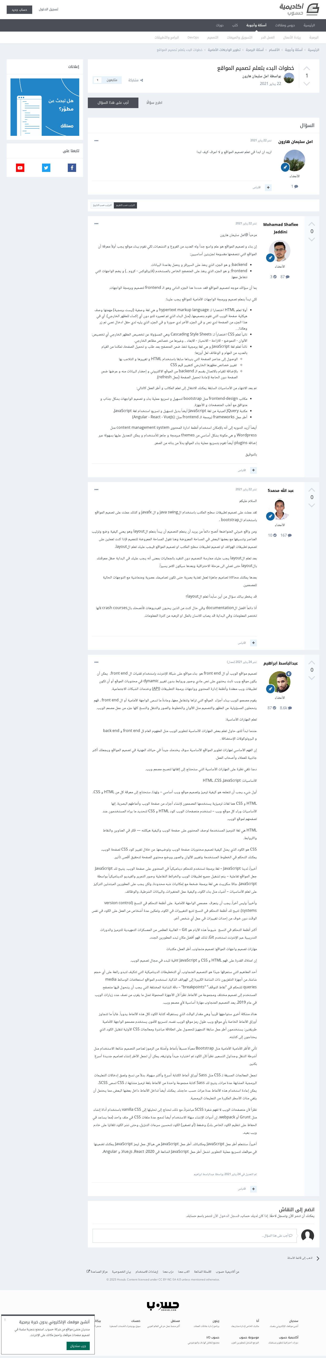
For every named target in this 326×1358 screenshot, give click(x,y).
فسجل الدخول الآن (226, 1216)
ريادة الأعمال (292, 37)
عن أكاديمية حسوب (227, 1272)
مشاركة (134, 80)
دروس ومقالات (285, 25)
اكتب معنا (183, 1272)
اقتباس (257, 187)
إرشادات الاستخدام (147, 1272)
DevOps (193, 37)
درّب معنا (168, 1272)
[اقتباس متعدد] (268, 187)
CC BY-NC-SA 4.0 (169, 1279)
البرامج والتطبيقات (167, 37)
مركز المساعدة (98, 1272)
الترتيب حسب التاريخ (102, 205)
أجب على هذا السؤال (113, 102)
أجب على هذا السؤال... (275, 1236)
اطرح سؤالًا (154, 102)
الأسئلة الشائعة (202, 1272)
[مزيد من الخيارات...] (96, 141)
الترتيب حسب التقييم (125, 205)
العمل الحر (268, 37)
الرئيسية (309, 25)
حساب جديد (19, 10)
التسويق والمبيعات (239, 37)
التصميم (212, 37)
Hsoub (121, 1279)
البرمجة (314, 37)
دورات (220, 25)
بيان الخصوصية (121, 1272)
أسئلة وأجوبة (256, 25)
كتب (235, 25)
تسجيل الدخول (47, 9)
